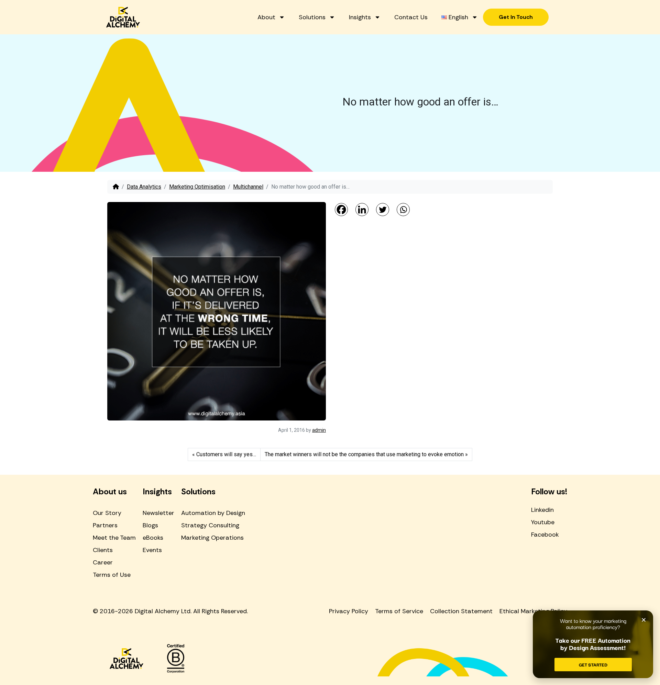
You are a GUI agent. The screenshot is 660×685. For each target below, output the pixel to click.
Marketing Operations (212, 538)
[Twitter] (382, 209)
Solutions (312, 17)
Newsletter (158, 513)
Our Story (107, 513)
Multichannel (248, 186)
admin (319, 430)
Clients (103, 550)
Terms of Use (112, 575)
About (266, 17)
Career (103, 562)
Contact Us (411, 17)
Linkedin (542, 510)
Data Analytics (144, 186)
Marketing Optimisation (197, 186)
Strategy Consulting (210, 525)
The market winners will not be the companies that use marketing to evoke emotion (364, 454)
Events (152, 550)
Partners (105, 525)
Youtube (542, 522)
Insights (360, 17)
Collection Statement (461, 611)
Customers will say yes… (226, 454)
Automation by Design (213, 513)
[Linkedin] (361, 209)
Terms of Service (399, 611)
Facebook (545, 534)
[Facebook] (341, 209)
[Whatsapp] (403, 209)
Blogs (150, 525)
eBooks (153, 538)
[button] (643, 619)
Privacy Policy (348, 611)
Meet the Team (114, 538)
